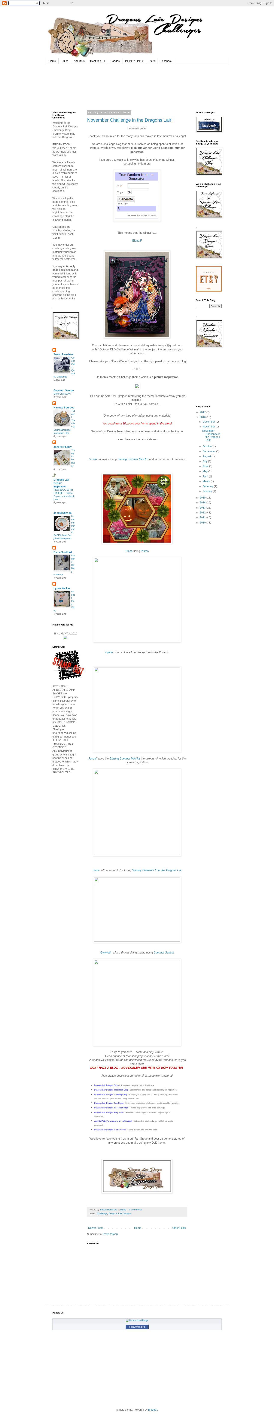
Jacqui (92, 758)
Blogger (152, 1409)
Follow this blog (137, 1326)
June (206, 466)
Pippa (129, 551)
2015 (203, 497)
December (209, 421)
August (207, 456)
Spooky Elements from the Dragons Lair (157, 870)
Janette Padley (63, 446)
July (205, 461)
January (208, 491)
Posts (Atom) (110, 1234)
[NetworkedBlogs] (137, 1320)
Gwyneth (106, 952)
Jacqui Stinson (62, 513)
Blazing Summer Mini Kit (133, 459)
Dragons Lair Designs (120, 1213)
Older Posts (179, 1227)
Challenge (102, 1213)
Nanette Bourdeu (64, 407)
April (206, 476)
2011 (203, 517)
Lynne (109, 652)
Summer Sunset (164, 952)
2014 (203, 502)
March (207, 481)
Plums (145, 551)
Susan (93, 459)
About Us (79, 61)
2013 (203, 507)
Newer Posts (95, 1227)
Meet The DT (97, 61)
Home (52, 61)
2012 (203, 512)
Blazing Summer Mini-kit (125, 758)
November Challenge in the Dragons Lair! (130, 120)
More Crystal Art (62, 393)
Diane (96, 870)
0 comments (135, 1209)
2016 (203, 417)
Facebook (166, 61)
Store (152, 61)
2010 (203, 522)
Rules (64, 61)
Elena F (137, 240)
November (209, 426)
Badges (115, 61)
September (209, 451)
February (208, 486)
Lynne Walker (62, 588)
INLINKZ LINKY (134, 61)
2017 (203, 412)
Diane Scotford (63, 552)
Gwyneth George (64, 390)
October (208, 446)
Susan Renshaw (109, 1209)
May (205, 471)
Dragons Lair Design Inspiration (61, 483)
